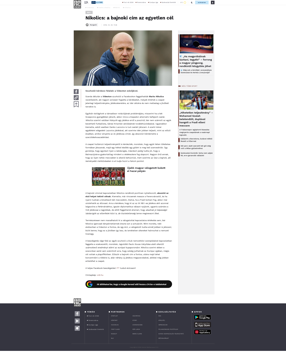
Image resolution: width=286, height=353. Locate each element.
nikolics (127, 7)
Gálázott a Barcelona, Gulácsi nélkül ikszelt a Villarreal (196, 140)
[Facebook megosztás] (76, 91)
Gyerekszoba (137, 325)
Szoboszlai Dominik (169, 2)
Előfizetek (202, 2)
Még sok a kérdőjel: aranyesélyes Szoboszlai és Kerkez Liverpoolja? (196, 71)
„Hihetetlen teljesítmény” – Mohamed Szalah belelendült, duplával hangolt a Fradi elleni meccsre (196, 119)
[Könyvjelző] (76, 104)
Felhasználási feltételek (168, 329)
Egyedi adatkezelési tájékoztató (171, 334)
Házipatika (136, 316)
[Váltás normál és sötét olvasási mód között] (191, 2)
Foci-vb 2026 (128, 2)
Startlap (114, 316)
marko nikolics (104, 7)
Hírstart (114, 320)
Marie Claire (137, 334)
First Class (115, 329)
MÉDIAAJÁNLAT (163, 338)
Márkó (117, 7)
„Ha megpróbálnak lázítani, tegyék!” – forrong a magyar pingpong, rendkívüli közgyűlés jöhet (195, 61)
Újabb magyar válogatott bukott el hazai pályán (146, 169)
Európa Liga (153, 2)
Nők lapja (136, 329)
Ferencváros (141, 2)
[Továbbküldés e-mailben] (76, 97)
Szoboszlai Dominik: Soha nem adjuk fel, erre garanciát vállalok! (197, 154)
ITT (117, 268)
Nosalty (114, 334)
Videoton (90, 7)
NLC (112, 338)
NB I (89, 12)
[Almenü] (86, 2)
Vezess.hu (115, 325)
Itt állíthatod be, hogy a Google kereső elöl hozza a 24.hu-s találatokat (131, 284)
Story (134, 320)
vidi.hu (100, 275)
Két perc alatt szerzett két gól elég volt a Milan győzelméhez (196, 147)
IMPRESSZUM (162, 325)
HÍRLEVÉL (161, 320)
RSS (159, 316)
